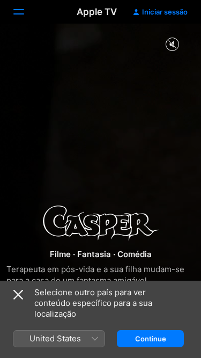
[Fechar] (18, 294)
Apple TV (97, 11)
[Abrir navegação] (25, 12)
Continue (150, 338)
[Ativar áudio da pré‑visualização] (172, 44)
